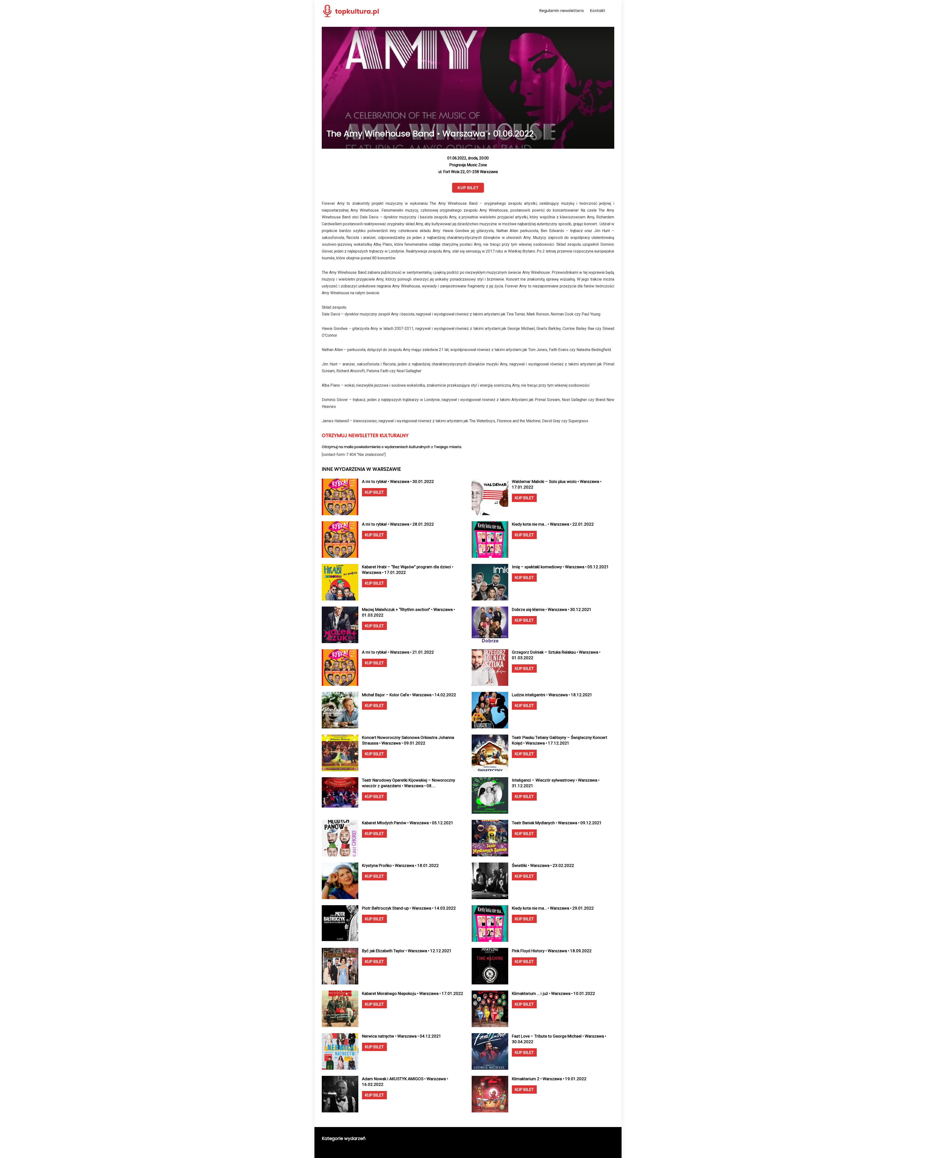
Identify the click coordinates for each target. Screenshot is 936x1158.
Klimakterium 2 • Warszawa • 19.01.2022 (549, 1078)
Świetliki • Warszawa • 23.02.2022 (543, 865)
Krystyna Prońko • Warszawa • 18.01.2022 (400, 865)
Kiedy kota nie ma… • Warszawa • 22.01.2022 (553, 524)
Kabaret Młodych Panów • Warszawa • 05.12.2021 (407, 822)
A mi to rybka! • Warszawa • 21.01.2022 (398, 652)
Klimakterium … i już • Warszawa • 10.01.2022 (553, 993)
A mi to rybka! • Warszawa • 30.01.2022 (398, 481)
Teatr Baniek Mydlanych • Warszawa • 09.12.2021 (557, 822)
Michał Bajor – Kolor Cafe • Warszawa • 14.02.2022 (409, 694)
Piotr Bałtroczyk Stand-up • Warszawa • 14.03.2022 (409, 908)
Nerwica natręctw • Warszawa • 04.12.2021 (401, 1036)
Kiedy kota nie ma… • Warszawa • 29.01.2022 (553, 908)
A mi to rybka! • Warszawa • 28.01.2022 (398, 524)
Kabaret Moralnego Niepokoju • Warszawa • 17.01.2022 (412, 993)
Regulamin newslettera (561, 10)
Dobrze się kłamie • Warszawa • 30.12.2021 (552, 609)
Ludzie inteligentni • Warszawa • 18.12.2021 (552, 694)
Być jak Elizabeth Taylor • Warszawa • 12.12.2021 (407, 950)
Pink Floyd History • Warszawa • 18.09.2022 (552, 950)
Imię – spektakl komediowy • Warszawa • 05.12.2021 (560, 566)
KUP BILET (374, 492)
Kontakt (597, 10)
